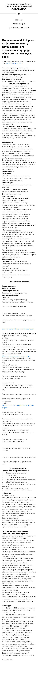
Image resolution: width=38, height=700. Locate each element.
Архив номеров (19, 24)
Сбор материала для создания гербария (16, 356)
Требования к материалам (19, 28)
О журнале (19, 20)
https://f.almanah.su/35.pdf (14, 63)
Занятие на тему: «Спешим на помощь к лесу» (18, 329)
